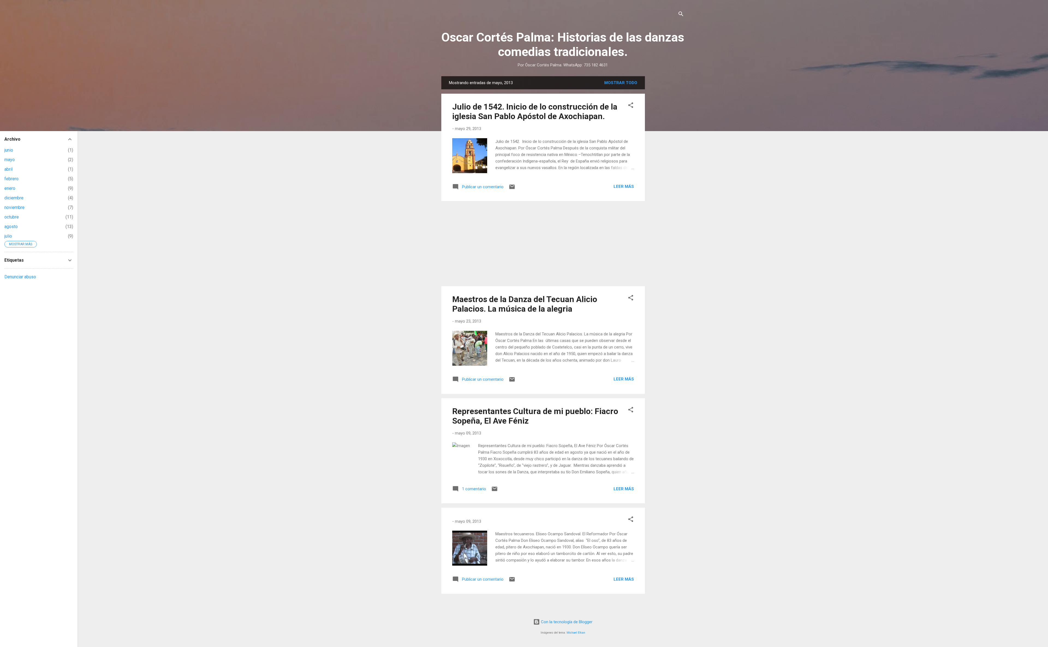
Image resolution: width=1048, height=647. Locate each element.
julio (8, 236)
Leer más (624, 186)
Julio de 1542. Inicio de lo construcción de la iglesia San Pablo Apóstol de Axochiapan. (534, 111)
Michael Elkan (576, 632)
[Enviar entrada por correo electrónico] (512, 188)
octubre (11, 217)
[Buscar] (681, 15)
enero (9, 188)
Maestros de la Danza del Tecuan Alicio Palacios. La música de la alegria (524, 304)
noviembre (14, 207)
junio (8, 150)
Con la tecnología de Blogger (566, 621)
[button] (630, 106)
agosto (11, 226)
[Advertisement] (666, 158)
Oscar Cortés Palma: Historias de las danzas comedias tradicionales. (562, 44)
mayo (9, 159)
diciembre (13, 197)
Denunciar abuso (20, 276)
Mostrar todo (620, 82)
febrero (11, 178)
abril (8, 169)
